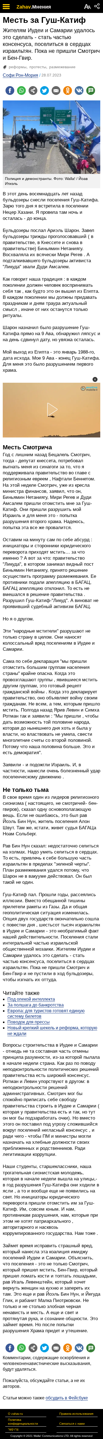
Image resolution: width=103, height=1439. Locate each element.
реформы (17, 67)
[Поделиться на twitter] (44, 90)
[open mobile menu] (6, 6)
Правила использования (76, 1413)
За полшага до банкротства (35, 1005)
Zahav (23, 7)
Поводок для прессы (28, 1022)
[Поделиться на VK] (79, 90)
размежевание (62, 67)
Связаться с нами (72, 1423)
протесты (37, 67)
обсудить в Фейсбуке (67, 1398)
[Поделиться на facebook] (9, 90)
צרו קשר (13, 1429)
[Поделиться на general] (33, 90)
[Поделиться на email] (56, 90)
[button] (95, 379)
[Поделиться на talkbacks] (90, 90)
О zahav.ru (15, 1413)
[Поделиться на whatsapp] (21, 90)
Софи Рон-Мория (20, 75)
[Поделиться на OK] (67, 90)
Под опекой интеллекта (31, 999)
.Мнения (41, 7)
